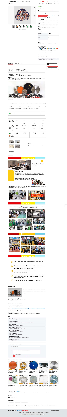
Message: (11, 350)
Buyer (42, 3)
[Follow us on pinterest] (57, 410)
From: (11, 346)
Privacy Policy (44, 414)
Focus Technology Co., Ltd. (28, 414)
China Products (22, 412)
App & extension (50, 3)
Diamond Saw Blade (18, 308)
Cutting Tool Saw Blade (37, 405)
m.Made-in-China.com (35, 413)
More (9, 408)
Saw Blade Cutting (24, 405)
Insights (48, 412)
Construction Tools (23, 308)
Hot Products (19, 412)
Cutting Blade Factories (17, 405)
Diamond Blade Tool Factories (30, 405)
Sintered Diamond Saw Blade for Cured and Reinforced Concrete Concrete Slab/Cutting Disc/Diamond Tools (53, 385)
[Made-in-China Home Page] (12, 1)
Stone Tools (36, 308)
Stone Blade (39, 308)
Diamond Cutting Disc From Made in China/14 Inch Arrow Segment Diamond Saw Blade (33, 371)
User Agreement (37, 414)
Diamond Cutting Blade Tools (44, 405)
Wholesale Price (37, 412)
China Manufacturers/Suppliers (28, 412)
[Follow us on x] (54, 410)
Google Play (14, 410)
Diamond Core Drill (33, 308)
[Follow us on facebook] (53, 410)
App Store (10, 410)
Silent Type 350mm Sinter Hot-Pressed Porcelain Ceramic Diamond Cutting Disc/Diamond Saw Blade (53, 371)
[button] (51, 1)
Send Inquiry (42, 15)
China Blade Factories (11, 405)
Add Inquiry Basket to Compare (22, 29)
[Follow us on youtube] (56, 410)
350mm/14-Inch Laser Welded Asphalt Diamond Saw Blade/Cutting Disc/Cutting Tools (43, 385)
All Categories (10, 3)
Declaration (41, 414)
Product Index (45, 412)
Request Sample (49, 17)
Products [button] (19, 1)
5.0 (50, 64)
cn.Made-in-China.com (40, 413)
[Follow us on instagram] (55, 410)
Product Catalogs (18, 391)
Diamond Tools (14, 308)
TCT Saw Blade (10, 395)
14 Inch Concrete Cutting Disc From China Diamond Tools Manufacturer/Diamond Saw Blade (12, 371)
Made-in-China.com (30, 413)
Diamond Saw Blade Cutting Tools (52, 405)
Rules (58, 3)
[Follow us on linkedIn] (58, 410)
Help (46, 3)
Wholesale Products (33, 412)
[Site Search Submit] (43, 1)
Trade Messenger (19, 410)
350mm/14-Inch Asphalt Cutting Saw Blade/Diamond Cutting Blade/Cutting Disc (43, 371)
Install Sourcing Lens (26, 410)
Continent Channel (41, 412)
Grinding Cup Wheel (28, 308)
